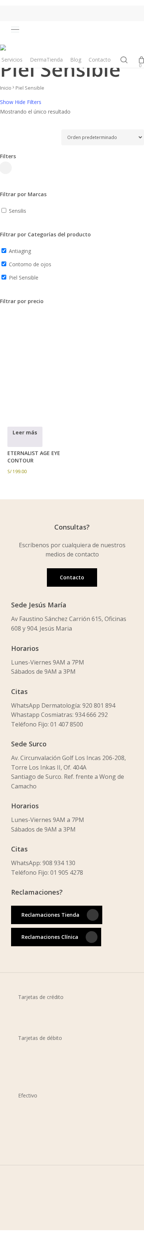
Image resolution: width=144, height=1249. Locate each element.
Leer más (25, 432)
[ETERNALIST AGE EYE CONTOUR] (40, 384)
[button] (24, 30)
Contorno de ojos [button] (30, 264)
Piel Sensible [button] (23, 277)
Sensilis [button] (17, 210)
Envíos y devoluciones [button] (46, 1234)
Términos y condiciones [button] (48, 1224)
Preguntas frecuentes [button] (46, 1244)
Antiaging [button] (20, 250)
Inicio (5, 87)
